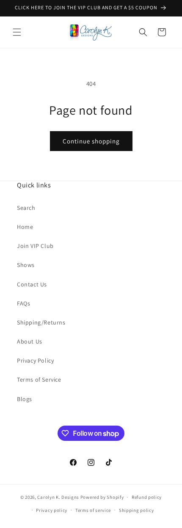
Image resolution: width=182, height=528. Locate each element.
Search (26, 208)
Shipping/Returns (41, 322)
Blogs (24, 399)
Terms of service (93, 510)
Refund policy (147, 497)
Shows (26, 265)
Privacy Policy (35, 360)
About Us (29, 341)
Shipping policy (136, 510)
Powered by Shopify (102, 497)
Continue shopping (91, 141)
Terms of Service (39, 379)
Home (25, 227)
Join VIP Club (35, 246)
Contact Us (32, 284)
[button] (17, 32)
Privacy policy (51, 510)
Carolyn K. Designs (58, 497)
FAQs (23, 303)
